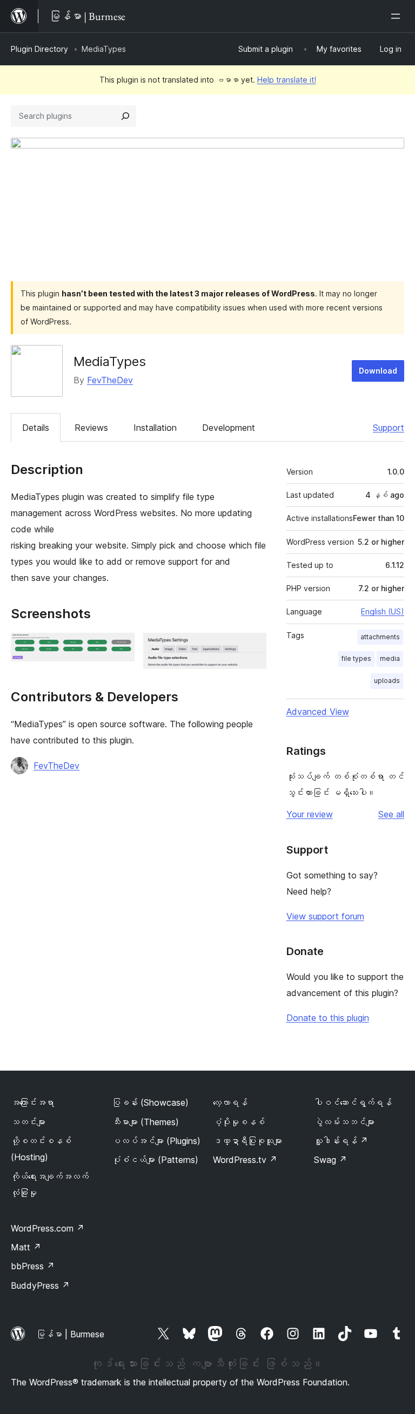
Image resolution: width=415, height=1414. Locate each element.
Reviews (91, 427)
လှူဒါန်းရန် (341, 1140)
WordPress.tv (245, 1159)
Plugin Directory (39, 48)
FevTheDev (110, 380)
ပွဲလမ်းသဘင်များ (344, 1122)
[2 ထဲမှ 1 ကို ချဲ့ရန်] (120, 647)
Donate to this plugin (327, 1017)
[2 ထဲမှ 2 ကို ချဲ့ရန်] (251, 647)
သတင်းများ (28, 1122)
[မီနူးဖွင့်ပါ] (397, 16)
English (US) (382, 611)
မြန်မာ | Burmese (70, 1334)
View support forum (325, 916)
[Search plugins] (125, 116)
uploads (387, 680)
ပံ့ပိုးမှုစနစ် (239, 1122)
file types (356, 658)
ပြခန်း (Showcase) (150, 1102)
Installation (155, 427)
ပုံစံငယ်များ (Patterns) (155, 1159)
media (390, 658)
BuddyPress (40, 1285)
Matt (26, 1247)
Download (378, 370)
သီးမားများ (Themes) (145, 1122)
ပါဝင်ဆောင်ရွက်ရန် (353, 1102)
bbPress (33, 1266)
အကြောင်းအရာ (32, 1102)
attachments (380, 637)
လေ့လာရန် (230, 1102)
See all (391, 814)
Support (388, 427)
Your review (309, 814)
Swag (330, 1159)
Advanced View (317, 711)
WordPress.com (47, 1228)
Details (35, 427)
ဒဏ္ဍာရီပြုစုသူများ (247, 1140)
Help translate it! (286, 79)
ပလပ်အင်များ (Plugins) (156, 1140)
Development (228, 427)
